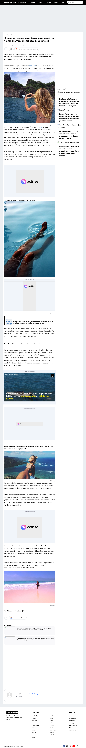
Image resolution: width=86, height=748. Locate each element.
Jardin (33, 737)
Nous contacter (72, 718)
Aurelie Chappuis (10, 45)
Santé (51, 720)
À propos (71, 716)
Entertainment (22, 2)
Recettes (34, 730)
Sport (51, 728)
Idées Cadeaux (53, 735)
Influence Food (72, 730)
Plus (63, 2)
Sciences (52, 723)
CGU (70, 728)
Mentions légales (73, 725)
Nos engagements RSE (74, 723)
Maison (56, 2)
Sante (16, 35)
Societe (11, 35)
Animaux (34, 718)
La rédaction (72, 720)
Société (52, 725)
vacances (32, 66)
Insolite (40, 2)
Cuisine (49, 2)
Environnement (35, 725)
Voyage (52, 732)
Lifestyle (32, 2)
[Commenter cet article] (11, 49)
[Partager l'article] (6, 49)
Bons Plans (34, 720)
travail (40, 127)
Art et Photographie (36, 716)
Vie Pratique (53, 730)
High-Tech (34, 732)
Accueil (6, 35)
